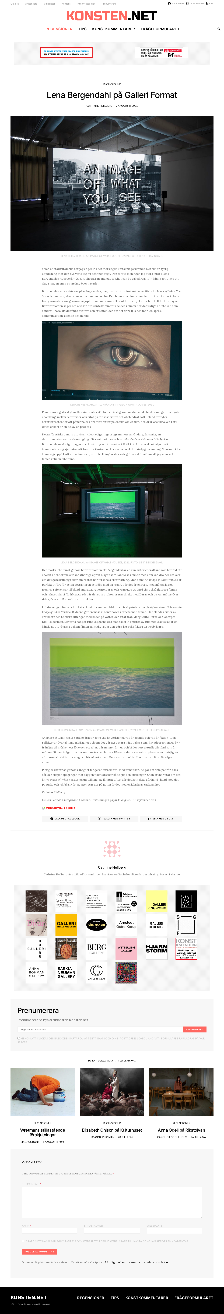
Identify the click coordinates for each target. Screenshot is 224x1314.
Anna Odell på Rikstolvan (181, 1130)
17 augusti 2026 (53, 1141)
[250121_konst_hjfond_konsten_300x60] (66, 52)
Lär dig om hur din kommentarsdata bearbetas (136, 1262)
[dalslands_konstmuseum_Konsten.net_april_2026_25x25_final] (126, 901)
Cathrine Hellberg (99, 105)
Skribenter (49, 3)
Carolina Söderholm (172, 1137)
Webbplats (154, 1225)
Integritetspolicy (86, 3)
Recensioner (59, 29)
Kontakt (66, 3)
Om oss (14, 3)
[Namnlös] (66, 901)
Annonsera (31, 3)
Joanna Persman (102, 1137)
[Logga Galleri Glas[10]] (96, 972)
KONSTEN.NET (28, 1297)
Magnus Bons (30, 1141)
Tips (82, 29)
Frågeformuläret (160, 29)
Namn (26, 1225)
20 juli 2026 (125, 1137)
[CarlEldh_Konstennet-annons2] (66, 948)
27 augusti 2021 (127, 105)
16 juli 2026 (198, 1137)
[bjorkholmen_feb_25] (186, 901)
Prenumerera (109, 3)
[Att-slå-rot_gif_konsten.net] (36, 901)
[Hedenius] (156, 924)
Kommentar (30, 1183)
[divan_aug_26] (36, 924)
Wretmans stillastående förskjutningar (42, 1132)
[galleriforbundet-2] (186, 924)
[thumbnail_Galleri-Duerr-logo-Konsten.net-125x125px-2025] (36, 948)
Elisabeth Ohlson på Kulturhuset (112, 1130)
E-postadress (95, 1225)
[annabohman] (36, 972)
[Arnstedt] (126, 924)
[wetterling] (126, 948)
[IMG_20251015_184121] (161, 52)
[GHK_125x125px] (66, 924)
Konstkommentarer (113, 29)
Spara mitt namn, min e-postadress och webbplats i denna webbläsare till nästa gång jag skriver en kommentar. (107, 1241)
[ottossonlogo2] (96, 924)
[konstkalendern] (186, 948)
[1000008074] (66, 972)
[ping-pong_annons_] (156, 901)
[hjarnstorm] (156, 948)
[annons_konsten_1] (96, 901)
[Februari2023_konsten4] (96, 948)
